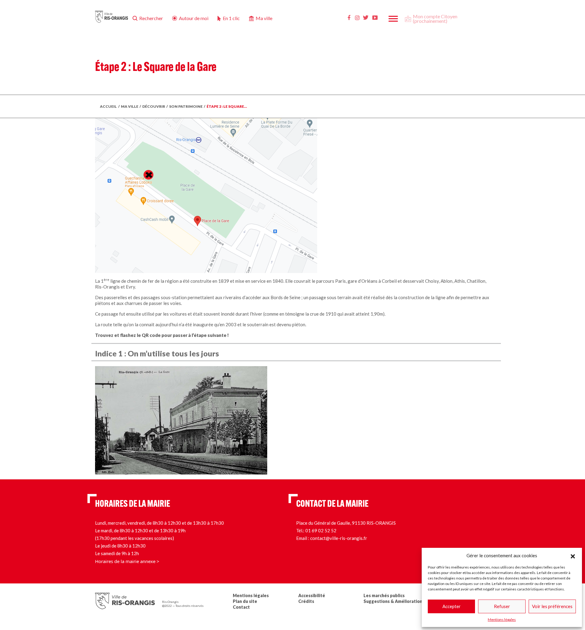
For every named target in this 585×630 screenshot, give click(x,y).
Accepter (451, 606)
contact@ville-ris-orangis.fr (338, 538)
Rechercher (151, 18)
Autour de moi (193, 18)
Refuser (502, 606)
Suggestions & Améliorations (393, 601)
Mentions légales (502, 619)
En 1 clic (231, 18)
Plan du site (245, 601)
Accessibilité (311, 595)
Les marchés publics (384, 595)
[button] (573, 555)
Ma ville (264, 18)
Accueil (108, 106)
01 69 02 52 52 (320, 530)
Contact (241, 607)
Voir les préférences (552, 606)
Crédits (306, 601)
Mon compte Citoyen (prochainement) (435, 18)
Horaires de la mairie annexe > (127, 561)
